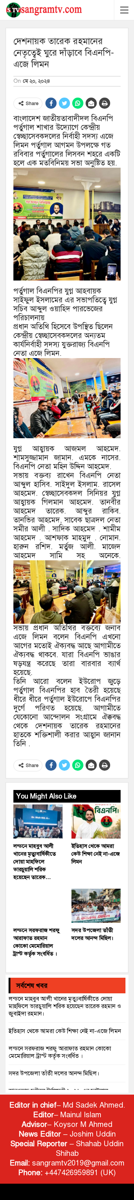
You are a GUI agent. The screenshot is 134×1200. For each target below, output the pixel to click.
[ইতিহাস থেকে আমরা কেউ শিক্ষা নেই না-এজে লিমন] (96, 821)
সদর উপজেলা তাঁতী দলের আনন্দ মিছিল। (54, 1073)
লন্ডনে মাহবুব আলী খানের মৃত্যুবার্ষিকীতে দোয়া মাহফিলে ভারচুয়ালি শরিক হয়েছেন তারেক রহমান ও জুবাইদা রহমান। (65, 1006)
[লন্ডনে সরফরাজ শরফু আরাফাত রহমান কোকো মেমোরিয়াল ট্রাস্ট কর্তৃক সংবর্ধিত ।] (38, 906)
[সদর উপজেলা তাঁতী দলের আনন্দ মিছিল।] (96, 906)
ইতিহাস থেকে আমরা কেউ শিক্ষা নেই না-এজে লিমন (65, 1031)
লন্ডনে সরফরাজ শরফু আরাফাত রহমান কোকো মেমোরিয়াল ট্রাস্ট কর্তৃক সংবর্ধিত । (60, 1052)
